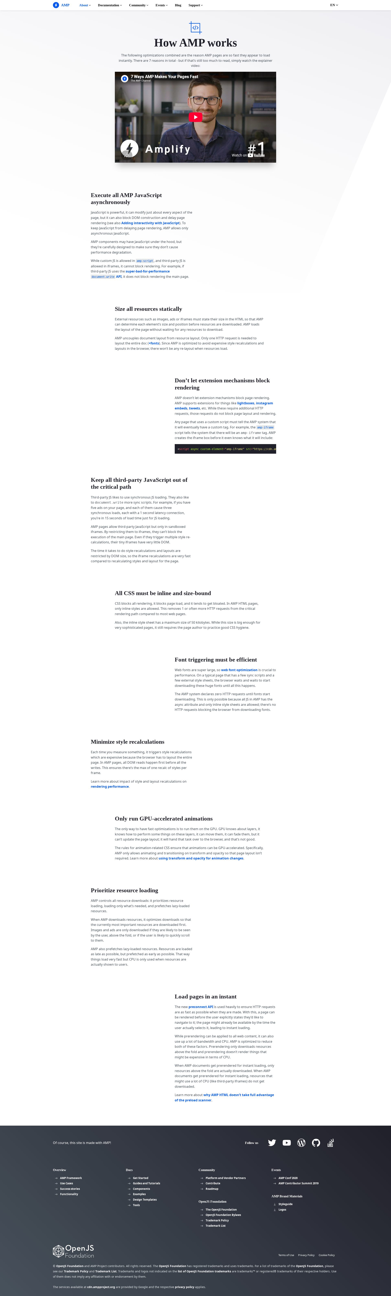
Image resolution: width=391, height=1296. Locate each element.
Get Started (140, 1178)
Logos (282, 1209)
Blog (178, 5)
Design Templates (145, 1199)
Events (160, 5)
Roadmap (212, 1189)
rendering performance (110, 786)
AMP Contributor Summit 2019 (299, 1183)
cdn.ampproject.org (101, 1287)
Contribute (213, 1183)
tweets (194, 408)
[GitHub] (316, 1143)
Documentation (108, 5)
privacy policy (184, 1287)
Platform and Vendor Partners (226, 1178)
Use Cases (66, 1183)
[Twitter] (272, 1143)
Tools (136, 1205)
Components (141, 1189)
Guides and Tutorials (146, 1183)
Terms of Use (286, 1255)
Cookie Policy (327, 1255)
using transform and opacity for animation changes (201, 858)
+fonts (154, 343)
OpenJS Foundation (69, 1266)
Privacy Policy (306, 1255)
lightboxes (245, 403)
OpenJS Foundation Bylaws (223, 1215)
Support (194, 5)
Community (137, 5)
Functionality (69, 1194)
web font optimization (239, 670)
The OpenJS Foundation (221, 1209)
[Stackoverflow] (331, 1143)
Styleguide (286, 1204)
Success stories (70, 1189)
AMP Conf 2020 (288, 1178)
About (83, 5)
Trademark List (216, 1226)
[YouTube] (287, 1143)
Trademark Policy (217, 1220)
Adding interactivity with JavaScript (150, 223)
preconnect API (201, 1007)
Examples (139, 1194)
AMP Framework (71, 1178)
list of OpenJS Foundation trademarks (204, 1271)
